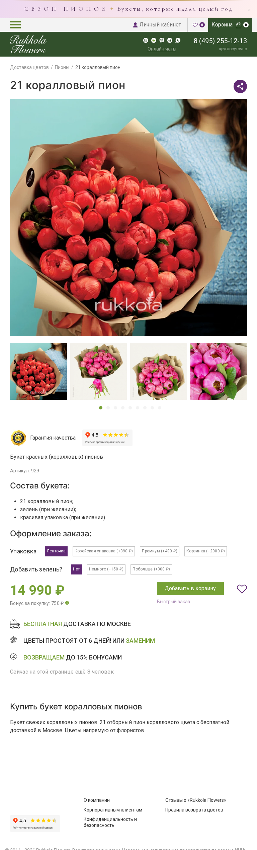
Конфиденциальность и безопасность (110, 822)
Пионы (62, 67)
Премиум (159, 551)
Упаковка (23, 551)
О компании (97, 800)
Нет (76, 569)
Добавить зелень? (36, 569)
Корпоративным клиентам (113, 810)
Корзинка (205, 551)
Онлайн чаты (162, 49)
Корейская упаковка (104, 551)
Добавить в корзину (190, 588)
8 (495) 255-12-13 (220, 41)
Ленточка (56, 551)
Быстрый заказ (173, 601)
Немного (106, 569)
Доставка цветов (29, 67)
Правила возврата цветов (194, 810)
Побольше (151, 569)
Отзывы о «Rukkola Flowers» (195, 800)
